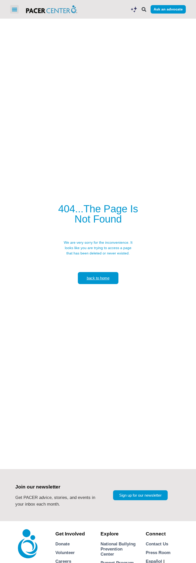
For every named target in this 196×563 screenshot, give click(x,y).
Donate (62, 544)
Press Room (158, 552)
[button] (14, 9)
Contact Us (157, 544)
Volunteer (65, 552)
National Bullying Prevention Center (118, 549)
